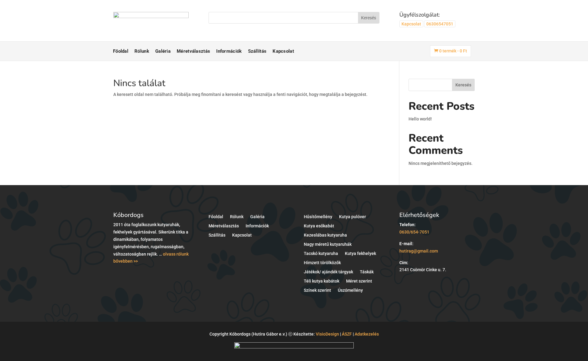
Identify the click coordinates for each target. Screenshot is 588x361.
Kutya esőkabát (319, 226)
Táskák (367, 272)
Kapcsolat (411, 23)
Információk (229, 51)
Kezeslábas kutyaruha (325, 235)
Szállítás (257, 51)
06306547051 (439, 23)
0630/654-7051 (414, 232)
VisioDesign (327, 334)
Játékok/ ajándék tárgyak (328, 272)
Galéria (163, 51)
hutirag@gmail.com (418, 251)
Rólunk (141, 51)
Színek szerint (317, 290)
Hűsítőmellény (318, 217)
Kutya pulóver (352, 217)
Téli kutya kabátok (321, 281)
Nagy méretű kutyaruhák (328, 244)
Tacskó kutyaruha (321, 253)
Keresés (463, 84)
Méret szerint (359, 281)
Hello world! (420, 118)
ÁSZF (347, 334)
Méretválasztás (193, 51)
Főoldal (120, 51)
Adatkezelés (367, 334)
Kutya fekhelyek (360, 253)
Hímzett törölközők (322, 262)
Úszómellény (350, 290)
